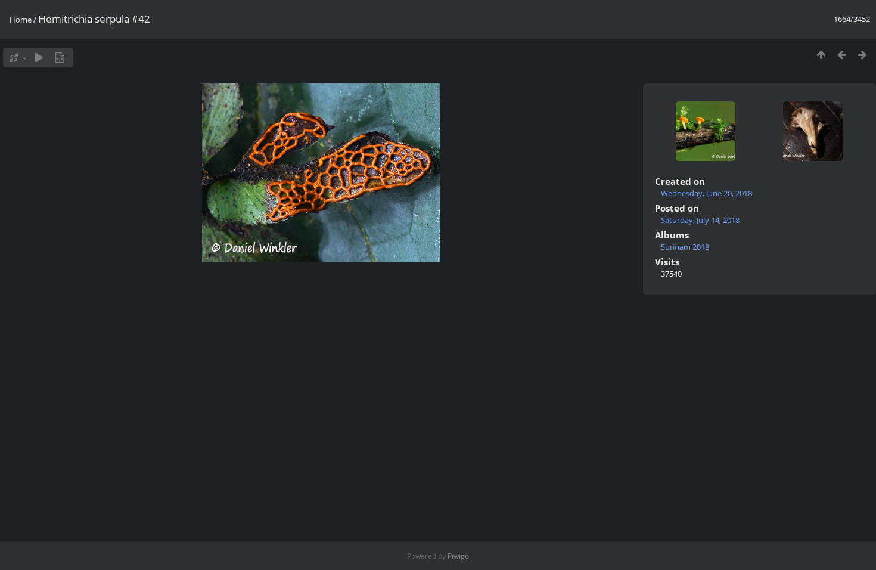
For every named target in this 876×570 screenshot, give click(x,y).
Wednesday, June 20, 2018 (706, 193)
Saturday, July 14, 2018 (700, 220)
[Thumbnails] (820, 54)
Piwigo (458, 556)
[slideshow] (39, 57)
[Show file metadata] (59, 57)
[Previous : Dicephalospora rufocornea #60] (841, 54)
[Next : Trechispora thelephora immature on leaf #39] (862, 54)
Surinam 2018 (685, 246)
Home (21, 19)
